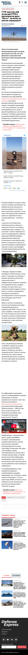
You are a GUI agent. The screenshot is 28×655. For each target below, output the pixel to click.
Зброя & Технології (10, 8)
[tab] (6, 575)
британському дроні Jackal (11, 404)
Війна (23, 497)
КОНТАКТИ (4, 634)
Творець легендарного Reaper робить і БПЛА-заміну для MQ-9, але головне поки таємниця (19, 534)
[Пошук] (22, 2)
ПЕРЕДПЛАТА (4, 631)
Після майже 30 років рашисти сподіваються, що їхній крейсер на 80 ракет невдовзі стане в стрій (19, 595)
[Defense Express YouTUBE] (8, 640)
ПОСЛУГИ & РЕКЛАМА (6, 629)
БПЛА (18, 497)
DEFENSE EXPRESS (8, 24)
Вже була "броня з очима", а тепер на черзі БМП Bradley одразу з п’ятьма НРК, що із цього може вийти (19, 604)
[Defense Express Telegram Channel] (16, 640)
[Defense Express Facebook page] (4, 640)
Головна (3, 8)
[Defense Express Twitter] (12, 640)
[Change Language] (20, 2)
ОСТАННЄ (6, 575)
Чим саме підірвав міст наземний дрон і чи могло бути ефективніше (14, 491)
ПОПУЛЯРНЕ (16, 575)
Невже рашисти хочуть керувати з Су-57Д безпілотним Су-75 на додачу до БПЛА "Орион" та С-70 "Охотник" (19, 524)
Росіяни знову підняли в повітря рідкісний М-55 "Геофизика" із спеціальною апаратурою (14, 127)
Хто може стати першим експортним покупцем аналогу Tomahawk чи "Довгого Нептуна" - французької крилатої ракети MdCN (19, 585)
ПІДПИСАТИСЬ (22, 647)
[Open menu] (25, 2)
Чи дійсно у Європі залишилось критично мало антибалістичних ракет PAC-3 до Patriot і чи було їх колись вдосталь (19, 546)
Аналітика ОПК (11, 497)
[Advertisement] (14, 377)
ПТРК (4, 500)
